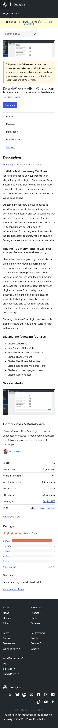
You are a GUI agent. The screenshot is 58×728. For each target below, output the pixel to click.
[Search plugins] (34, 34)
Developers (9, 643)
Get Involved (37, 632)
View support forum (13, 589)
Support (10, 147)
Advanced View (11, 516)
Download (10, 105)
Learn (6, 632)
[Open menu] (53, 4)
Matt (7, 663)
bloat (33, 508)
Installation (12, 131)
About (6, 607)
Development (13, 139)
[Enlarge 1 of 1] (51, 392)
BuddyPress (11, 673)
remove (50, 508)
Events (34, 638)
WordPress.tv (12, 648)
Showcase (36, 607)
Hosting (7, 618)
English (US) (49, 501)
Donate (36, 643)
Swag (35, 648)
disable (41, 508)
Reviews (10, 124)
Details (10, 116)
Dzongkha (15, 687)
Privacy (7, 623)
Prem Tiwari (13, 96)
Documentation (25, 164)
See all (51, 566)
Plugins (34, 618)
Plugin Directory (11, 13)
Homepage (9, 164)
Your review (9, 566)
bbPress (9, 668)
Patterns (35, 623)
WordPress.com (13, 658)
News (6, 612)
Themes (34, 612)
